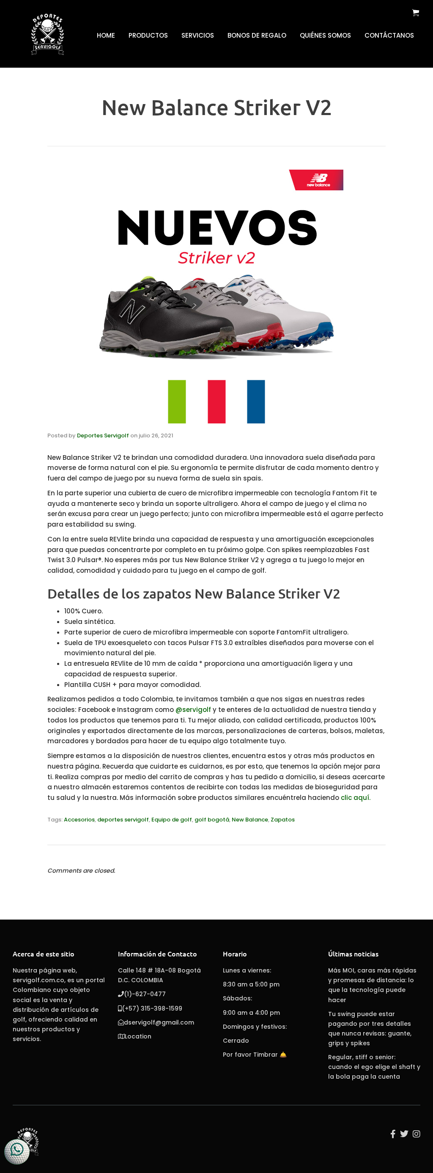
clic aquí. (355, 797)
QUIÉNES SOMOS (325, 35)
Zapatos (283, 820)
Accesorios (79, 820)
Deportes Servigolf (103, 435)
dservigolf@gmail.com (159, 1022)
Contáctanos (389, 35)
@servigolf (193, 709)
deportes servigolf (123, 820)
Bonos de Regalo (256, 35)
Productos (148, 35)
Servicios (197, 35)
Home (106, 35)
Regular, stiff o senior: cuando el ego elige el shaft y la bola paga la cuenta (374, 1067)
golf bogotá (212, 820)
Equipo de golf (171, 820)
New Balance (250, 820)
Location (138, 1036)
